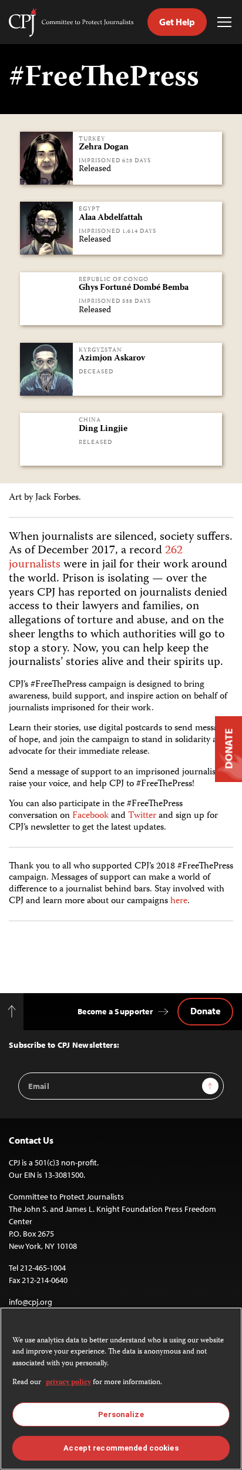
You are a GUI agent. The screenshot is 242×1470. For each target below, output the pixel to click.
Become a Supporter (115, 1011)
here (178, 901)
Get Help (177, 22)
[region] (121, 1388)
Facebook (90, 816)
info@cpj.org (30, 1302)
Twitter (142, 816)
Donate (205, 1011)
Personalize (120, 1414)
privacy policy (68, 1383)
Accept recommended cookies (120, 1448)
